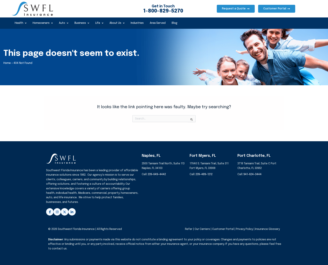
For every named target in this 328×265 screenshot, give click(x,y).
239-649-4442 (157, 174)
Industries (137, 23)
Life (97, 23)
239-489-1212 (204, 174)
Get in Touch (163, 6)
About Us (115, 23)
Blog (174, 23)
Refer (188, 229)
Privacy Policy (244, 229)
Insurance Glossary (267, 229)
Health (19, 23)
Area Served (158, 23)
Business (80, 23)
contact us (59, 248)
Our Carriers (203, 229)
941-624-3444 (252, 174)
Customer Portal (223, 229)
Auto (62, 23)
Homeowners (41, 23)
